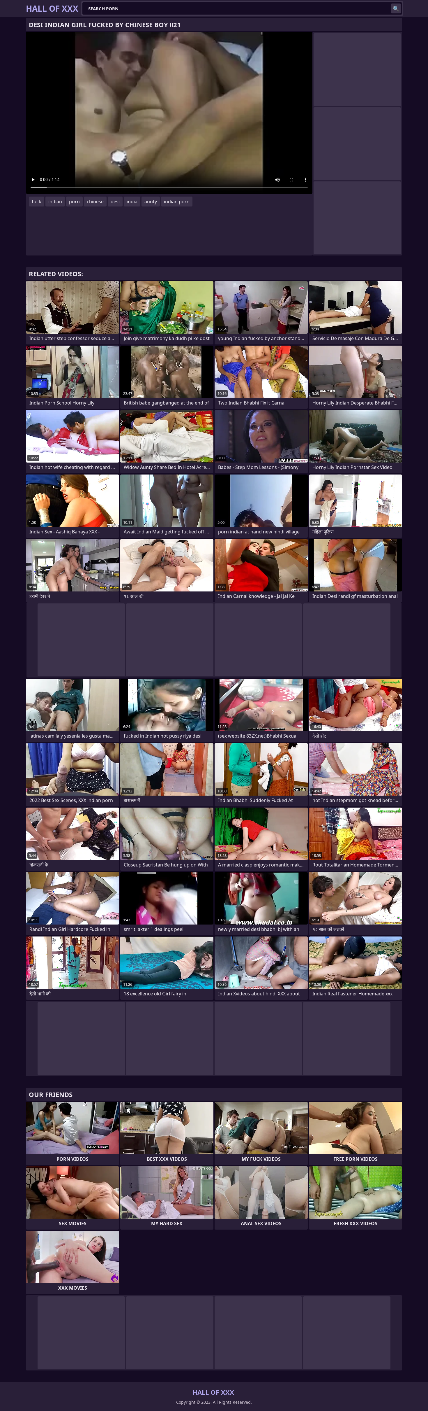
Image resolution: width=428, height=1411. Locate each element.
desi (115, 201)
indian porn (177, 201)
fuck (36, 201)
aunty (150, 201)
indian (55, 201)
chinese (95, 201)
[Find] (396, 8)
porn (74, 201)
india (132, 201)
